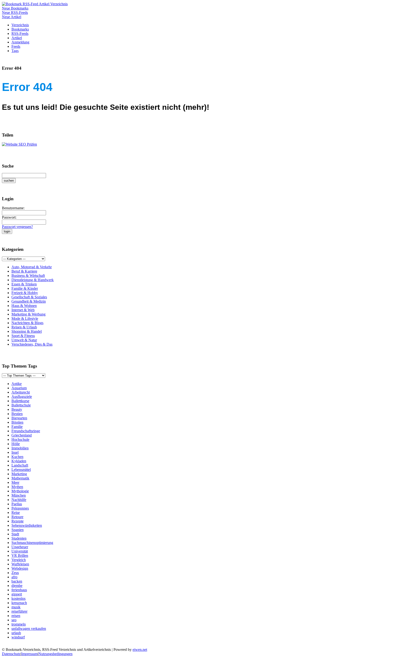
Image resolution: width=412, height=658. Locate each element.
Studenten (18, 538)
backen (16, 581)
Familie (17, 427)
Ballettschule (21, 405)
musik (16, 607)
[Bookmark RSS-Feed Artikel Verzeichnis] (35, 4)
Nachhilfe (18, 500)
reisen (15, 616)
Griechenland (21, 435)
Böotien (17, 422)
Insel (15, 452)
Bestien (17, 414)
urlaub (16, 633)
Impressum (29, 654)
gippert (16, 594)
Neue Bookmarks (15, 8)
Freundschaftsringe (25, 431)
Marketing (19, 474)
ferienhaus (19, 590)
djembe (16, 586)
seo (13, 620)
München (18, 495)
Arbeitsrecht (20, 392)
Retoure (17, 517)
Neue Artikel (11, 17)
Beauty (16, 409)
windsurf (18, 637)
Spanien (17, 530)
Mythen (17, 487)
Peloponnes (20, 508)
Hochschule (20, 439)
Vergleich (18, 560)
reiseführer (19, 611)
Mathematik (20, 478)
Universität (19, 551)
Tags (15, 51)
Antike (16, 384)
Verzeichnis (20, 25)
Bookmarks (20, 29)
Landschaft (19, 465)
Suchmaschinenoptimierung (32, 543)
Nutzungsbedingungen (55, 654)
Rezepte (17, 521)
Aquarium (19, 388)
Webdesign (19, 568)
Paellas (16, 504)
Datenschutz (11, 654)
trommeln (18, 624)
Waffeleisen (20, 564)
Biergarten (19, 418)
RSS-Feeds (19, 34)
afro (14, 577)
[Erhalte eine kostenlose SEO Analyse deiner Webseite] (19, 144)
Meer (15, 482)
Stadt (15, 534)
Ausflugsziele (21, 397)
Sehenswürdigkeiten (26, 525)
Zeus (15, 573)
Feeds (15, 46)
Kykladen (18, 461)
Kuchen (17, 457)
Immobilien (20, 448)
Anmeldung (20, 42)
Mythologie (20, 491)
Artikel (16, 38)
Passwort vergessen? (17, 227)
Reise (15, 513)
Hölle (15, 444)
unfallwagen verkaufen (28, 628)
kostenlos (18, 598)
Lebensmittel (21, 470)
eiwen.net (140, 649)
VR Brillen (19, 555)
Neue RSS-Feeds (15, 13)
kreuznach (19, 603)
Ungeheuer (19, 547)
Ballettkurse (20, 401)
